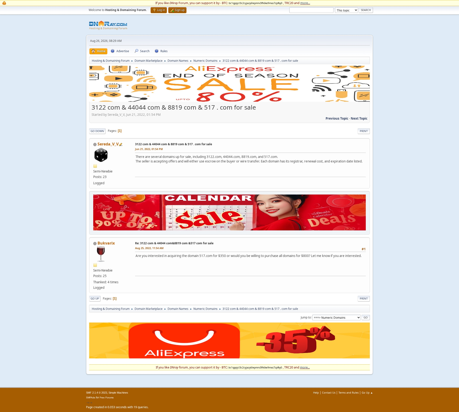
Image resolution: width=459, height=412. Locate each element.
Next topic (359, 118)
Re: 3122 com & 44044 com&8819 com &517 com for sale (174, 243)
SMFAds (90, 397)
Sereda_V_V (108, 144)
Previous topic (337, 118)
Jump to (306, 317)
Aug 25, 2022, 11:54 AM (149, 248)
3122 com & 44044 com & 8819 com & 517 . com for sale (173, 144)
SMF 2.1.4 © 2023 (96, 392)
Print (364, 131)
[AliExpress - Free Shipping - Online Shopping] (229, 100)
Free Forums (107, 397)
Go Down (97, 131)
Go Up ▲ (367, 392)
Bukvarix (106, 243)
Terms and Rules (349, 392)
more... (305, 3)
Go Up (95, 298)
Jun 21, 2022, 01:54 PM (149, 149)
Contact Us (328, 392)
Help (316, 392)
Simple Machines (118, 392)
